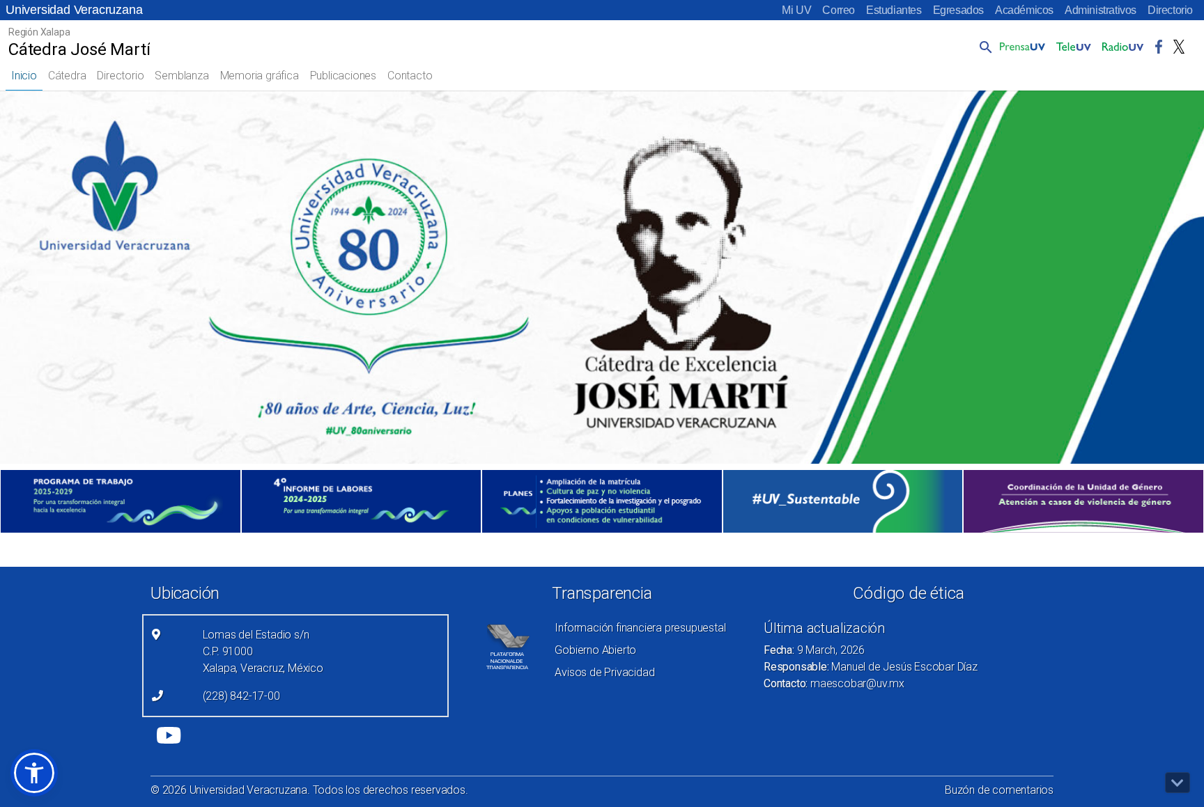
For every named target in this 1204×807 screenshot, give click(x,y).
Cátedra (67, 75)
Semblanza (181, 75)
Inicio (24, 75)
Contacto (409, 75)
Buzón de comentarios (999, 790)
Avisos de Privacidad (604, 672)
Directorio (1170, 10)
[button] (983, 47)
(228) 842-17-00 (241, 696)
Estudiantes (894, 10)
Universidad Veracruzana (74, 10)
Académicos (1024, 10)
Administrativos (1100, 10)
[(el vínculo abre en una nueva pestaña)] (120, 501)
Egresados (958, 10)
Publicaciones (343, 75)
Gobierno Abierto (595, 650)
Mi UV (796, 10)
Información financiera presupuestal (640, 627)
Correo (838, 10)
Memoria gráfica (259, 75)
